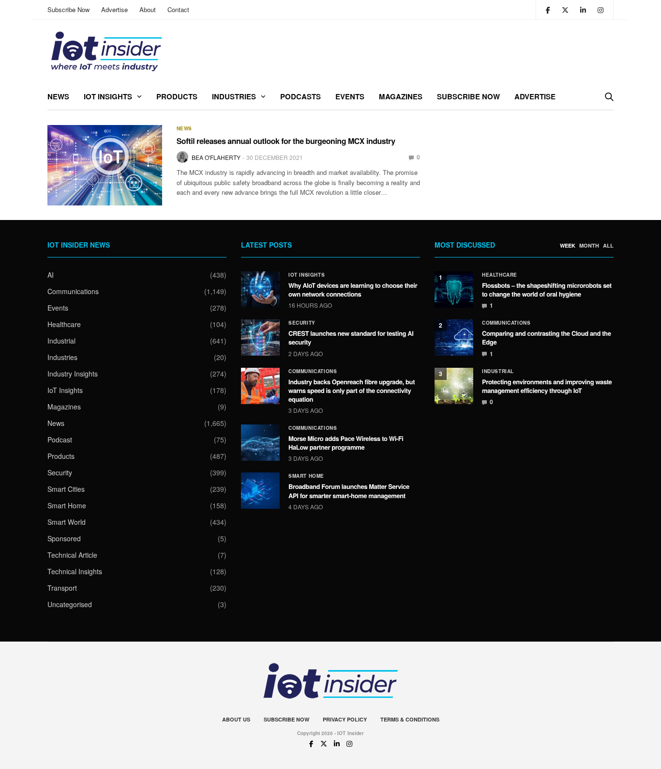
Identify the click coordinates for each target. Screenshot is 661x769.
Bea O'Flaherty (216, 157)
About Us (236, 719)
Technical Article (72, 554)
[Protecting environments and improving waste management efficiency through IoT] (454, 386)
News (58, 96)
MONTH (589, 245)
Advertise (114, 9)
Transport (62, 587)
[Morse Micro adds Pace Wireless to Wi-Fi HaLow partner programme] (260, 442)
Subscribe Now (68, 9)
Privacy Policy (345, 719)
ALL (608, 245)
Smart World (66, 521)
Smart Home (66, 505)
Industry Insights (72, 373)
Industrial (61, 340)
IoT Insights (108, 96)
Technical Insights (74, 571)
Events (349, 96)
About (147, 9)
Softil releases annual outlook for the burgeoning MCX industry (286, 140)
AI (50, 274)
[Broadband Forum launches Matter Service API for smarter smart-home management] (260, 490)
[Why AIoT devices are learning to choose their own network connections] (260, 289)
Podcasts (300, 96)
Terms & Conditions (409, 719)
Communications (73, 291)
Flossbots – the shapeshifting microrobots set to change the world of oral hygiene (547, 289)
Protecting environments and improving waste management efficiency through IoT (547, 386)
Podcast (59, 439)
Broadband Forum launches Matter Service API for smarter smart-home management (348, 491)
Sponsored (64, 538)
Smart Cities (66, 489)
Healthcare (64, 324)
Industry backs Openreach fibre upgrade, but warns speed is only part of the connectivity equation (351, 390)
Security (59, 472)
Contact (178, 9)
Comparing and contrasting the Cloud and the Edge (546, 337)
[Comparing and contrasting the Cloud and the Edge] (454, 337)
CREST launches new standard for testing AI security (351, 337)
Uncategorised (69, 604)
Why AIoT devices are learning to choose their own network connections (352, 289)
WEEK (567, 245)
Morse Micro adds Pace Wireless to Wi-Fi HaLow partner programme (346, 443)
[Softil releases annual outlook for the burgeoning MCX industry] (104, 165)
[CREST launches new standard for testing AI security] (260, 337)
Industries (234, 96)
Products (176, 96)
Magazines (400, 96)
